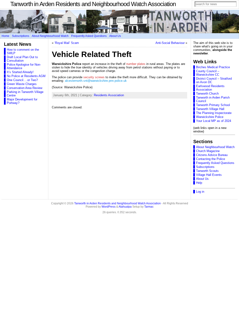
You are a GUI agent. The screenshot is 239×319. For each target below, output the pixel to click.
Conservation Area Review (24, 88)
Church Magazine (208, 151)
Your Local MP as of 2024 (213, 121)
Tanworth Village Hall (210, 109)
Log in (200, 191)
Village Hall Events (209, 175)
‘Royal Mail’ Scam (66, 43)
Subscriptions (205, 167)
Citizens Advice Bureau (212, 155)
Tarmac (149, 206)
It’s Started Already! (20, 72)
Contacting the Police (210, 159)
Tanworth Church (207, 93)
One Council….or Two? (22, 80)
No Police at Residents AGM (26, 76)
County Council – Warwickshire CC (207, 72)
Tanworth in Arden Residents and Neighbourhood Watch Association (93, 4)
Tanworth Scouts (207, 171)
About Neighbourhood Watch (215, 147)
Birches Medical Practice (213, 67)
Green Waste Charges (22, 84)
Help (199, 182)
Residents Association (109, 95)
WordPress (109, 206)
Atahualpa (125, 206)
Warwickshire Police (209, 117)
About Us (202, 179)
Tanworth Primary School (213, 105)
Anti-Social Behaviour (170, 43)
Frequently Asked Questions (215, 163)
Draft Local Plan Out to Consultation (22, 58)
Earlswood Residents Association (210, 87)
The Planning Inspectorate (214, 113)
